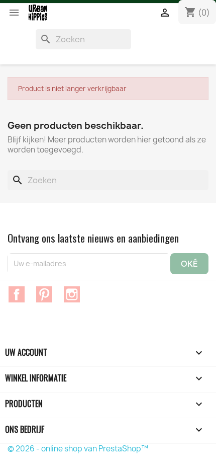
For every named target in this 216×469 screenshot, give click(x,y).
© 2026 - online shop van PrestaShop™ (78, 448)
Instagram (72, 294)
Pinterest (44, 294)
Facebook (17, 294)
